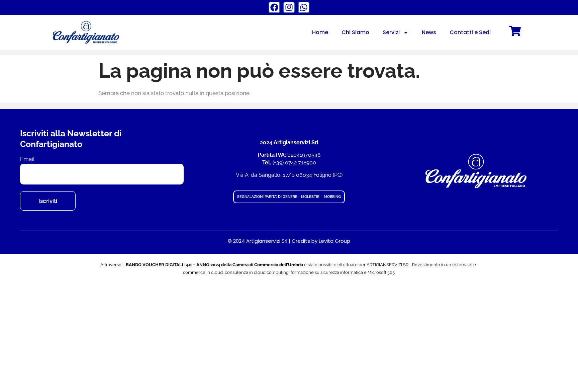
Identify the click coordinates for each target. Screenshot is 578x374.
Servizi (391, 32)
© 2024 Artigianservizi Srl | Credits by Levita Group (289, 240)
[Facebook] (274, 7)
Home (320, 32)
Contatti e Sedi (470, 32)
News (429, 32)
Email (27, 159)
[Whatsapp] (303, 7)
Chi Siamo (355, 32)
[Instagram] (289, 7)
